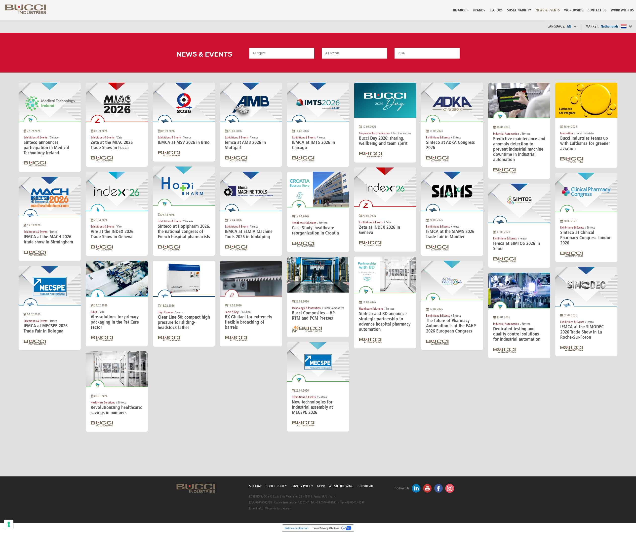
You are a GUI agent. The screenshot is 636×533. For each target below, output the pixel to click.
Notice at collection (296, 528)
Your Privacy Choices (326, 528)
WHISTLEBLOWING (341, 486)
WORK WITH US (622, 10)
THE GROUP (459, 10)
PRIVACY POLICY (302, 486)
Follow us (402, 488)
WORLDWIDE (573, 10)
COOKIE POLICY (276, 486)
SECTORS (496, 10)
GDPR (321, 486)
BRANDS (479, 10)
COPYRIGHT (365, 486)
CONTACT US (597, 10)
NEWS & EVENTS (548, 10)
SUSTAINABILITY (519, 10)
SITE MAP (255, 486)
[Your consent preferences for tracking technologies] (8, 524)
